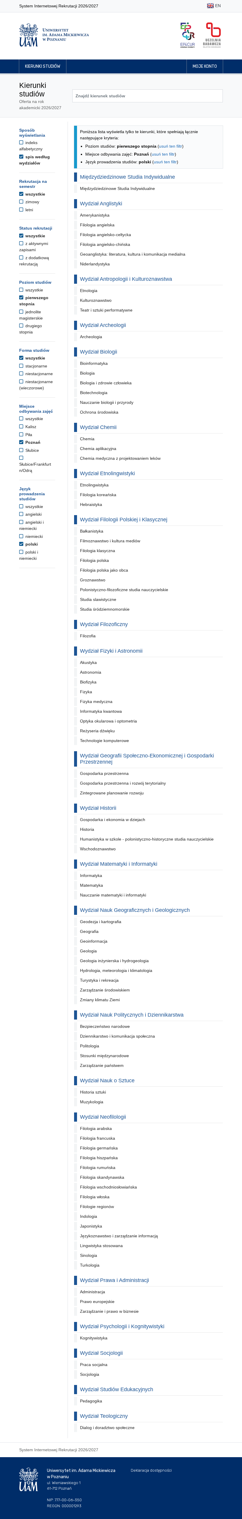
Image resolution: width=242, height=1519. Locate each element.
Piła (28, 434)
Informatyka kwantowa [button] (101, 711)
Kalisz (30, 426)
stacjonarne (35, 366)
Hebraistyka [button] (91, 504)
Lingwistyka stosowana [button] (101, 1245)
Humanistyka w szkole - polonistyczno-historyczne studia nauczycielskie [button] (147, 839)
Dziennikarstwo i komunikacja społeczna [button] (117, 1036)
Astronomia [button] (90, 672)
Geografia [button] (89, 931)
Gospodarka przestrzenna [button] (104, 773)
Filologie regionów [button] (97, 1206)
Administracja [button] (92, 1291)
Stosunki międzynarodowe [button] (104, 1055)
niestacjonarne (38, 373)
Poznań (32, 442)
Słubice (31, 450)
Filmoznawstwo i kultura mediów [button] (110, 540)
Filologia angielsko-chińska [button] (105, 244)
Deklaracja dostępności (151, 1470)
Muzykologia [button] (91, 1101)
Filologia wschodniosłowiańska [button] (108, 1187)
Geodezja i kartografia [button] (100, 921)
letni (28, 209)
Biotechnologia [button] (93, 392)
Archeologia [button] (91, 336)
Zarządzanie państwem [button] (102, 1065)
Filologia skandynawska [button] (102, 1177)
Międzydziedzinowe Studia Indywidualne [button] (117, 188)
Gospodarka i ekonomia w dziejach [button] (112, 819)
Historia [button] (87, 829)
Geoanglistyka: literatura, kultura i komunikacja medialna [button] (132, 254)
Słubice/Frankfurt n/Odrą (35, 467)
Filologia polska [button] (94, 560)
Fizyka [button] (86, 691)
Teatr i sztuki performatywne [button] (106, 310)
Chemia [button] (87, 438)
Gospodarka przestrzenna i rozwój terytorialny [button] (123, 783)
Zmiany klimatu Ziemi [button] (100, 999)
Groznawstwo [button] (92, 580)
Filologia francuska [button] (97, 1138)
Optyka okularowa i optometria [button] (108, 721)
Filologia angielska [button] (97, 224)
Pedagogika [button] (91, 1401)
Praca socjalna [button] (93, 1364)
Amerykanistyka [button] (94, 215)
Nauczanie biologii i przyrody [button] (106, 402)
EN (217, 5)
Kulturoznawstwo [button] (96, 300)
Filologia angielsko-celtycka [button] (105, 234)
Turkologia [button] (89, 1265)
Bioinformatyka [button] (94, 363)
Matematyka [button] (91, 885)
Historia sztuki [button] (93, 1092)
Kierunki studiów (42, 66)
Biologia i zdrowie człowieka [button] (106, 382)
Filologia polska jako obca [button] (104, 570)
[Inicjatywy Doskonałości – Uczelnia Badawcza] (212, 35)
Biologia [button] (87, 373)
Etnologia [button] (88, 290)
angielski (33, 514)
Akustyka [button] (88, 662)
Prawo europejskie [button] (97, 1301)
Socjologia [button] (89, 1374)
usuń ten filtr (170, 146)
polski (31, 544)
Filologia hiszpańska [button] (99, 1157)
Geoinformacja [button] (93, 941)
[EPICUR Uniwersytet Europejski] (188, 35)
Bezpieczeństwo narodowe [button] (105, 1026)
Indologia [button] (88, 1216)
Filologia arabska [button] (96, 1128)
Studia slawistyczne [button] (98, 599)
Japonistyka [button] (91, 1226)
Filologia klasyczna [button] (97, 550)
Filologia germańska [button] (99, 1148)
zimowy (31, 201)
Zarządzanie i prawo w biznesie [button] (109, 1311)
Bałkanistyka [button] (91, 531)
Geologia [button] (88, 951)
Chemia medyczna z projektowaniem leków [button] (120, 458)
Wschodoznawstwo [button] (98, 848)
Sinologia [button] (88, 1255)
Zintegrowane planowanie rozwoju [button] (112, 793)
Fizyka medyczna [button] (96, 701)
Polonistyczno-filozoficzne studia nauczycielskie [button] (124, 589)
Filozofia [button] (88, 635)
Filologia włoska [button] (94, 1196)
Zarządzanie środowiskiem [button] (105, 990)
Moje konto (205, 66)
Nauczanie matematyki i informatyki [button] (113, 895)
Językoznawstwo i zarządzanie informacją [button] (119, 1235)
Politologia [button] (89, 1046)
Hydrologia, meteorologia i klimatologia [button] (116, 970)
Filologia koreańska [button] (98, 494)
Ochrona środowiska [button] (99, 412)
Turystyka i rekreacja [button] (99, 980)
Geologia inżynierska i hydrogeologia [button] (114, 960)
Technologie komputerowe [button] (104, 740)
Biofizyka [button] (88, 682)
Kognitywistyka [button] (93, 1338)
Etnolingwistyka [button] (94, 485)
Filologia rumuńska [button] (97, 1167)
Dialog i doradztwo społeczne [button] (107, 1427)
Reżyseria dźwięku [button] (97, 730)
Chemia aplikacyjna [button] (98, 448)
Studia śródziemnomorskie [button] (105, 609)
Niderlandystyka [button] (95, 264)
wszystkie (34, 194)
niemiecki (33, 536)
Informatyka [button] (91, 875)
